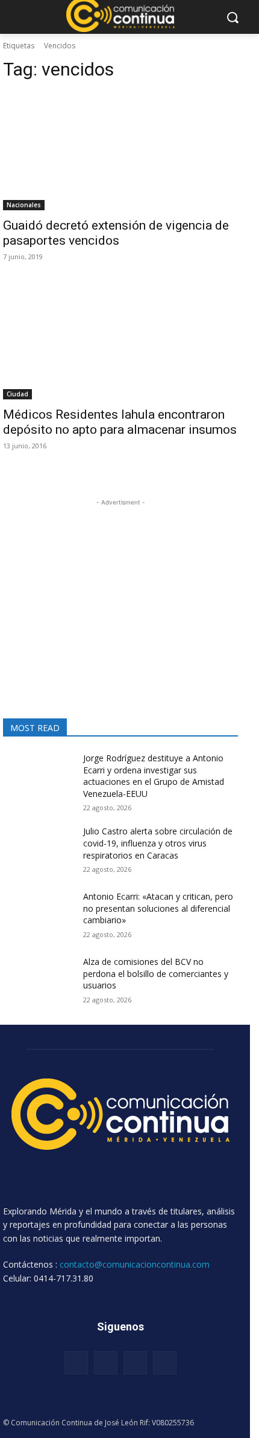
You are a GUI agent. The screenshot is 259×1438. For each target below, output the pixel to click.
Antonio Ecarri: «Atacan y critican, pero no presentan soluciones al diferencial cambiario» (158, 908)
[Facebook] (76, 1363)
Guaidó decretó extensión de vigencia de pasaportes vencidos (116, 233)
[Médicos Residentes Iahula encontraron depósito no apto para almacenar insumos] (120, 340)
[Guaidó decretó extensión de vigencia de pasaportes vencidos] (120, 151)
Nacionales (24, 205)
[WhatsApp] (164, 1363)
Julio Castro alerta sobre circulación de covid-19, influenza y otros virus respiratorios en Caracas (157, 842)
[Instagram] (105, 1363)
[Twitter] (135, 1363)
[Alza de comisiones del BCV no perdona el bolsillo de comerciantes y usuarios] (38, 980)
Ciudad (17, 394)
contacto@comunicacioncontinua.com (135, 1264)
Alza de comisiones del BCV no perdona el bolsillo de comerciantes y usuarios (155, 973)
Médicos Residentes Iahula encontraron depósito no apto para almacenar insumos (120, 422)
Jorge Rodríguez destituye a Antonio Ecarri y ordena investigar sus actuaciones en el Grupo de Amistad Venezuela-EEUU (153, 775)
